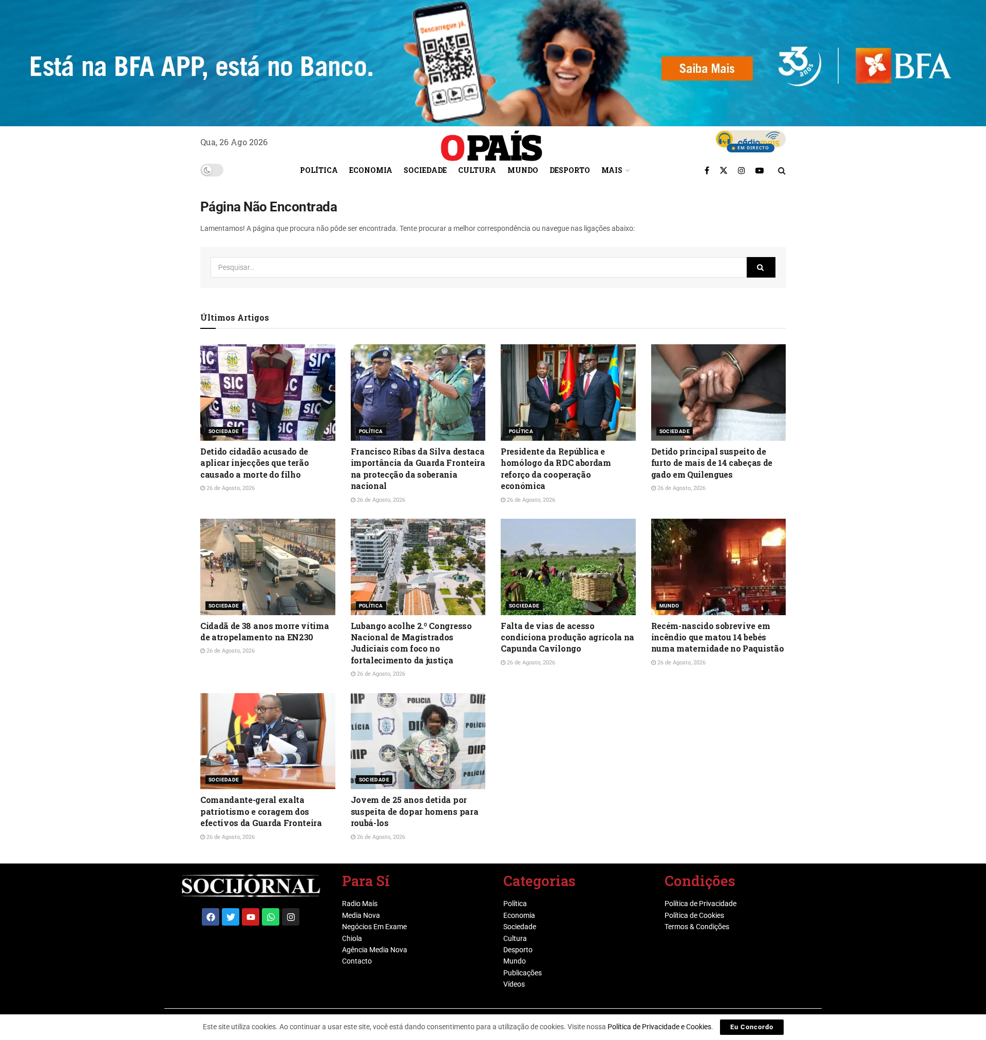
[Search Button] (782, 170)
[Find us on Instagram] (741, 170)
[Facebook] (210, 917)
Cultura (477, 170)
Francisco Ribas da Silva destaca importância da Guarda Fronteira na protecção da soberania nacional (418, 468)
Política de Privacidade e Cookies (659, 1027)
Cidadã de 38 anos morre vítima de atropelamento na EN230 (264, 631)
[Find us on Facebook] (707, 170)
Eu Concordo (751, 1027)
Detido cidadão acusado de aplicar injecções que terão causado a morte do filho (254, 463)
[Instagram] (290, 917)
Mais (611, 170)
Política (319, 170)
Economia (370, 170)
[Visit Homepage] (491, 142)
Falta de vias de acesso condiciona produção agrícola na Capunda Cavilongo (567, 637)
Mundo (522, 170)
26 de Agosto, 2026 (230, 488)
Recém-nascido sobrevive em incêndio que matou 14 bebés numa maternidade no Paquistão (717, 637)
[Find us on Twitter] (723, 170)
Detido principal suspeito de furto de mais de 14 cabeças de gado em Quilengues (711, 463)
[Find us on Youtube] (759, 170)
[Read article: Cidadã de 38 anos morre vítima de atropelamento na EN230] (267, 567)
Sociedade (425, 170)
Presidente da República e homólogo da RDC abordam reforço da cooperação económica (556, 468)
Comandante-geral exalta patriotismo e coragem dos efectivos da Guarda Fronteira (261, 811)
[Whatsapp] (270, 917)
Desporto (569, 170)
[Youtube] (250, 917)
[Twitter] (230, 917)
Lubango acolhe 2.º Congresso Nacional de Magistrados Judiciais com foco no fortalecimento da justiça (411, 642)
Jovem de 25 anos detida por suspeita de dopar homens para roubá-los (415, 811)
